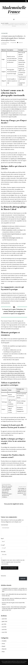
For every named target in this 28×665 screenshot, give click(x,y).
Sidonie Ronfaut (5, 42)
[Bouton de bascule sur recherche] (26, 1)
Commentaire (4, 525)
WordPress (23, 662)
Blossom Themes (12, 662)
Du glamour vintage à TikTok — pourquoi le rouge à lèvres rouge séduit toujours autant (13, 373)
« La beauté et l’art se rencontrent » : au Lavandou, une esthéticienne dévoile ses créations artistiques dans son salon (14, 590)
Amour (3, 643)
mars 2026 (4, 632)
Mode (3, 651)
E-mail (3, 545)
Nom (2, 538)
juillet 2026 (4, 621)
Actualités (4, 33)
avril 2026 (4, 629)
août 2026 (4, 618)
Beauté (3, 646)
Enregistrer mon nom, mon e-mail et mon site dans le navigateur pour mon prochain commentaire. (12, 562)
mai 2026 (4, 626)
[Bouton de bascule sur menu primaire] (14, 19)
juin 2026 (4, 624)
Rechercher (3, 575)
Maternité (4, 649)
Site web (3, 551)
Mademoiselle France (14, 9)
